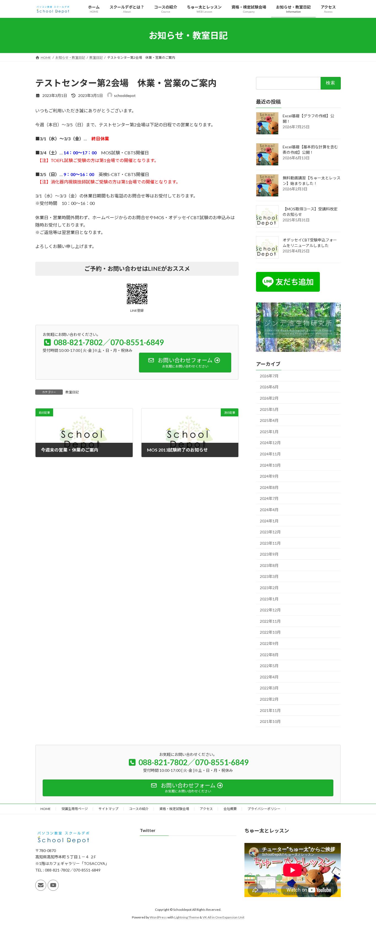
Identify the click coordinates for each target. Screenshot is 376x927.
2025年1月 (269, 431)
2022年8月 (269, 654)
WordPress (158, 917)
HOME (45, 809)
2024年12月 (270, 443)
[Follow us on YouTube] (53, 885)
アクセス (206, 809)
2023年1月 (269, 599)
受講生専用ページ (74, 809)
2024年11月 (270, 454)
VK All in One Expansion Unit (223, 917)
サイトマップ (108, 809)
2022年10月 (270, 632)
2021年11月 (270, 710)
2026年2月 (269, 398)
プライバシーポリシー (263, 809)
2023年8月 (269, 565)
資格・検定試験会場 (174, 809)
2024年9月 (269, 476)
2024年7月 (269, 498)
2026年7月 (269, 376)
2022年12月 (270, 610)
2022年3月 (269, 688)
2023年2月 (269, 587)
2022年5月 (269, 666)
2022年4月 (269, 677)
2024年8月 (269, 487)
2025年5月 (269, 409)
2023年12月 (270, 532)
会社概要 (230, 809)
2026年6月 (269, 387)
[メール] (40, 885)
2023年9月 (269, 554)
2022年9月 (269, 643)
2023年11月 (270, 543)
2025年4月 (269, 420)
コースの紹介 (139, 809)
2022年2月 (269, 699)
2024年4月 (269, 509)
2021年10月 (270, 721)
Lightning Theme (186, 917)
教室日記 (72, 392)
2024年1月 (269, 521)
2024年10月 (270, 465)
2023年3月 (269, 576)
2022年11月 (270, 621)
